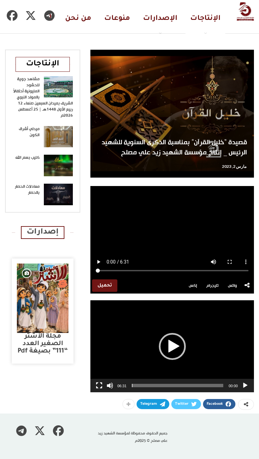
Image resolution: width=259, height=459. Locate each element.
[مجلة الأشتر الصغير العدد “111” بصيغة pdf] (42, 298)
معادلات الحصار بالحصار (27, 189)
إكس (193, 285)
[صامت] (110, 385)
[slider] (177, 385)
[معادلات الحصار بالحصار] (58, 194)
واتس (232, 285)
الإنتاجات (205, 19)
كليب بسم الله (27, 157)
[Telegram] (49, 15)
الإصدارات (160, 19)
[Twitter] (31, 15)
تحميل (104, 285)
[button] (172, 346)
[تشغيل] (245, 385)
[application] (172, 346)
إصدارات (43, 232)
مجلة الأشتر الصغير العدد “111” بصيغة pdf (43, 344)
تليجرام (212, 285)
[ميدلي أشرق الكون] (58, 137)
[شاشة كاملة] (99, 385)
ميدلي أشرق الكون (29, 132)
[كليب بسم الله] (58, 165)
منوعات (117, 19)
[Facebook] (12, 15)
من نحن (78, 19)
